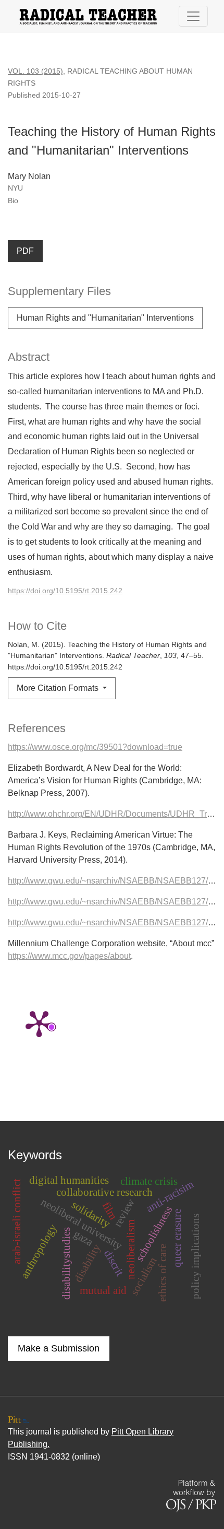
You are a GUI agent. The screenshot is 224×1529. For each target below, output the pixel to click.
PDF (25, 250)
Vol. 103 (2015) (35, 71)
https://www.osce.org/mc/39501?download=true (95, 747)
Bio (13, 200)
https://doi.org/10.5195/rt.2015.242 (65, 590)
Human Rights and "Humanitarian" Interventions (105, 317)
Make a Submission (58, 1348)
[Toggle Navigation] (193, 16)
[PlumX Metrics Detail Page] (39, 1023)
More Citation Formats (59, 688)
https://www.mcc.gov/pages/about (69, 955)
